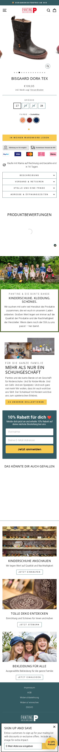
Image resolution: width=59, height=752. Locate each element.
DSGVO (29, 707)
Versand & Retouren (29, 182)
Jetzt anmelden (29, 449)
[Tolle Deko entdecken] (29, 594)
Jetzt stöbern (29, 625)
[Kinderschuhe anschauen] (29, 541)
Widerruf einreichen (29, 702)
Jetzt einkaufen (29, 572)
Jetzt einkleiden (29, 677)
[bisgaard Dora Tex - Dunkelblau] (16, 511)
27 (17, 105)
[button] (51, 743)
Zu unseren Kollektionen (26, 402)
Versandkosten (37, 90)
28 (41, 105)
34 (33, 105)
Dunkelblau (36, 120)
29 (25, 105)
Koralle (22, 120)
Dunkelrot (29, 120)
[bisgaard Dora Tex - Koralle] (9, 511)
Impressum (29, 687)
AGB (29, 692)
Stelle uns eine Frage (29, 188)
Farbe (29, 114)
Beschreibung (29, 175)
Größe (29, 100)
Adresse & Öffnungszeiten (29, 194)
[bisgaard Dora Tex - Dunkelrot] (13, 511)
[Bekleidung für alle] (29, 647)
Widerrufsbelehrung (29, 697)
